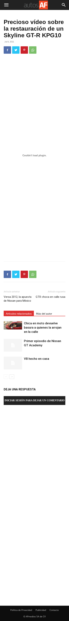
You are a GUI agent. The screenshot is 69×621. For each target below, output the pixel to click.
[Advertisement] (34, 93)
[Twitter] (16, 50)
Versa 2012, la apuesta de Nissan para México (17, 298)
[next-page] (12, 376)
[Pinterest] (24, 50)
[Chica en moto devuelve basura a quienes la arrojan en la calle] (13, 325)
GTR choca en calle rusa (50, 297)
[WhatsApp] (32, 50)
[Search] (64, 5)
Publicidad (41, 610)
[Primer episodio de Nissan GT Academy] (13, 345)
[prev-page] (6, 376)
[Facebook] (7, 50)
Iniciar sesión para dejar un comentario (35, 400)
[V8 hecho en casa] (13, 363)
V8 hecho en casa (36, 358)
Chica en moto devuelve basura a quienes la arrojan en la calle (42, 327)
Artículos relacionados (19, 313)
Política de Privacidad (21, 610)
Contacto (54, 610)
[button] (6, 5)
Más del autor (44, 313)
